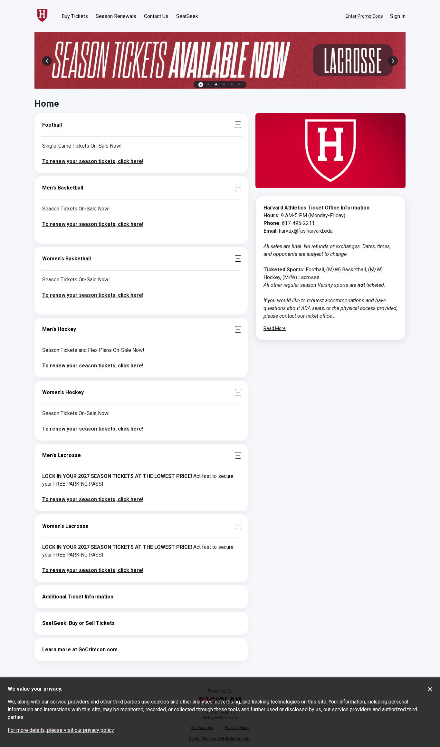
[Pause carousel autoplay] (201, 84)
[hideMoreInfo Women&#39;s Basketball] (238, 258)
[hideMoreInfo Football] (238, 124)
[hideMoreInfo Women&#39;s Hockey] (238, 392)
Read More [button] (274, 328)
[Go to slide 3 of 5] (224, 84)
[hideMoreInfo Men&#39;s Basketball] (238, 188)
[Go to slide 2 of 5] (216, 84)
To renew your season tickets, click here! (92, 161)
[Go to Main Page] (42, 16)
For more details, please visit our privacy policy (61, 730)
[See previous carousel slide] (47, 61)
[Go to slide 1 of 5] (208, 84)
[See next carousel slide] (393, 61)
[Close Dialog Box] (430, 689)
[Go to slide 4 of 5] (231, 84)
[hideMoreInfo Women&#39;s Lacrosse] (238, 526)
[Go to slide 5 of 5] (239, 84)
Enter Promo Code (364, 16)
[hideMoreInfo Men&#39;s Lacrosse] (238, 455)
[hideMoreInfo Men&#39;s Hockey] (238, 329)
